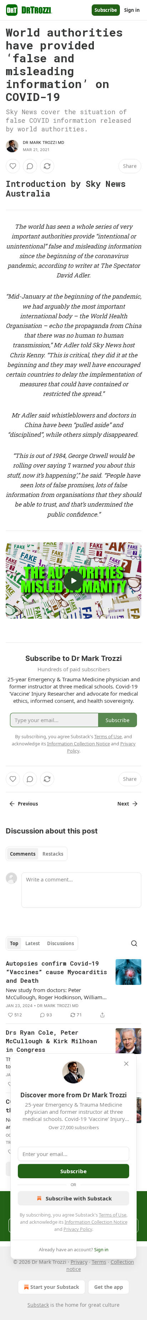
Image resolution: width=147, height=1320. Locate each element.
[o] (73, 581)
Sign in (132, 10)
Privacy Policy (78, 1229)
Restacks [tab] (52, 854)
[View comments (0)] (30, 166)
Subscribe (106, 10)
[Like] (13, 166)
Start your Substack (54, 1286)
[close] (126, 1063)
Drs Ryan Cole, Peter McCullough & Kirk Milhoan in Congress (51, 1041)
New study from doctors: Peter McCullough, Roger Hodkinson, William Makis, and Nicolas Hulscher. (54, 993)
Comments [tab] (22, 854)
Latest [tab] (32, 943)
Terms (99, 1261)
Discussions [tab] (60, 943)
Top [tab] (14, 943)
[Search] (134, 943)
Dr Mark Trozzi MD (43, 142)
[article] (73, 989)
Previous (28, 804)
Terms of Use (112, 1215)
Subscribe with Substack (79, 1198)
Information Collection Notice (96, 1222)
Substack (38, 1304)
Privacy (79, 1261)
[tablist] (36, 854)
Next (123, 804)
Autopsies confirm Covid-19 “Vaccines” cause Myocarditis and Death (56, 972)
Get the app (108, 1286)
